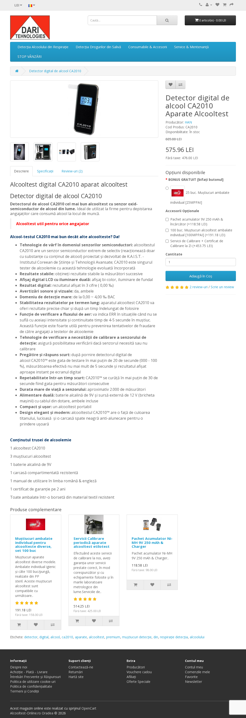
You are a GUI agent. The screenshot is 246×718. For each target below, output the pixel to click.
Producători (136, 667)
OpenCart (88, 708)
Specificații (45, 171)
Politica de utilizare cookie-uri (32, 681)
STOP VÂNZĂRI (30, 56)
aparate (81, 637)
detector (30, 637)
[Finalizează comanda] (232, 4)
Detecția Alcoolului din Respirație (43, 47)
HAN (188, 122)
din (156, 637)
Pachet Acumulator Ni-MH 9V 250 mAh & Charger (152, 542)
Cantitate (174, 254)
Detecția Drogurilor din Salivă (98, 47)
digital (44, 637)
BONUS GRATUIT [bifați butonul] (195, 179)
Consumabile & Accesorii (147, 47)
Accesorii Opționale (182, 211)
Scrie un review (222, 287)
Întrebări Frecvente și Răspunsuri (35, 676)
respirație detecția (174, 637)
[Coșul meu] (224, 4)
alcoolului (197, 637)
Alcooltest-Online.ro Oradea (31, 713)
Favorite (191, 676)
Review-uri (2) (72, 171)
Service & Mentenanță (191, 47)
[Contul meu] (209, 4)
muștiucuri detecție (137, 637)
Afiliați (131, 676)
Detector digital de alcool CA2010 (55, 71)
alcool (55, 637)
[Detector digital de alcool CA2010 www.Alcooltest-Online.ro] (84, 109)
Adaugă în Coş (200, 276)
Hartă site (76, 676)
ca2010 (67, 637)
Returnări (75, 672)
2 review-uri (199, 287)
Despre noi (18, 667)
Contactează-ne (80, 667)
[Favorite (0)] (217, 4)
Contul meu (194, 667)
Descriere (21, 171)
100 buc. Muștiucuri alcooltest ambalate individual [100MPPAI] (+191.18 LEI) (201, 232)
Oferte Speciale (138, 681)
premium (113, 637)
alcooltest (96, 637)
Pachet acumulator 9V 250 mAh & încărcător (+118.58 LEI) (196, 221)
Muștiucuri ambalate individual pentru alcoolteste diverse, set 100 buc (33, 544)
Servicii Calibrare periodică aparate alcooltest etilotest (92, 542)
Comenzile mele (197, 672)
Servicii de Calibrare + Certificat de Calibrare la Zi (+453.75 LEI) (196, 243)
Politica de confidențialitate (31, 686)
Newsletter (193, 681)
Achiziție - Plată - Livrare (29, 672)
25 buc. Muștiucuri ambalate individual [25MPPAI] (199, 197)
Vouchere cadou (139, 672)
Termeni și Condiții (24, 691)
